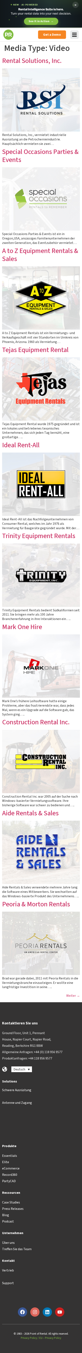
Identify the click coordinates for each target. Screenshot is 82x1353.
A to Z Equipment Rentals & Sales (40, 255)
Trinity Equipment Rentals (38, 536)
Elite (5, 1162)
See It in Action (41, 21)
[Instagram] (35, 1312)
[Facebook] (22, 1312)
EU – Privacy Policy (50, 1338)
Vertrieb (8, 1270)
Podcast (8, 1221)
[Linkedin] (47, 1312)
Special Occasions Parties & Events (40, 156)
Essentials (9, 1155)
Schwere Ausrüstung (16, 1090)
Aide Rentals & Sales (30, 813)
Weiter (73, 995)
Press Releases (13, 1208)
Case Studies (11, 1202)
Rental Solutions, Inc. (32, 61)
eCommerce (11, 1168)
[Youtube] (59, 1312)
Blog (5, 1215)
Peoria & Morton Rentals (36, 904)
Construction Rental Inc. (36, 722)
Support (8, 1283)
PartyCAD (9, 1181)
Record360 (9, 1174)
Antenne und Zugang (17, 1102)
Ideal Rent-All (21, 445)
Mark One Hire (22, 627)
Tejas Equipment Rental (35, 350)
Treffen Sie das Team (17, 1249)
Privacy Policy (29, 1338)
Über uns (8, 1242)
